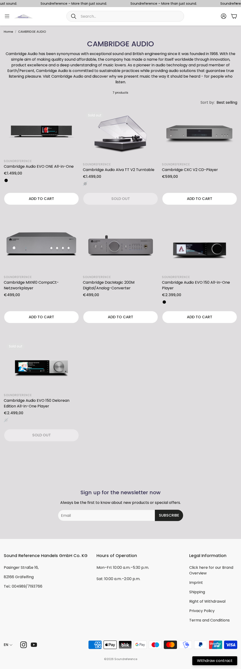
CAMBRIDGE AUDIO (32, 31)
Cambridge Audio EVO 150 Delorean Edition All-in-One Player (36, 403)
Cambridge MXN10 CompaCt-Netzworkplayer (31, 285)
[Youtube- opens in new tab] (34, 644)
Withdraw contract (215, 660)
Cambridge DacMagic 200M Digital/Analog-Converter (108, 285)
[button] (125, 16)
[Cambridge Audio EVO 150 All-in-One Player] (199, 247)
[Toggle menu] (7, 16)
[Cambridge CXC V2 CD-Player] (199, 134)
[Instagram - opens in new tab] (23, 644)
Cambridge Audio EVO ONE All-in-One (39, 166)
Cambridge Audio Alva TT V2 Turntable (118, 169)
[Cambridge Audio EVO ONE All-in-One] (41, 132)
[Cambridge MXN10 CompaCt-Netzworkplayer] (41, 247)
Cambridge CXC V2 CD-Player (190, 169)
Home (8, 31)
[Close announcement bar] (236, 3)
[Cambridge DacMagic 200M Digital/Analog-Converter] (120, 247)
